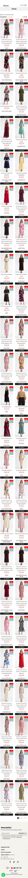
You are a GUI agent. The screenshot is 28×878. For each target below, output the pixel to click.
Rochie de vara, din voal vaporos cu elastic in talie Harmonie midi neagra (6, 41)
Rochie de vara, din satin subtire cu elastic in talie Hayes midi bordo (21, 308)
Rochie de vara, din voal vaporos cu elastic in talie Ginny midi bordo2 (21, 208)
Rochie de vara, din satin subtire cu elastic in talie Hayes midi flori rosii (21, 705)
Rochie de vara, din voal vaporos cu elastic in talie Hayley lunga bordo (6, 141)
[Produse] (25, 6)
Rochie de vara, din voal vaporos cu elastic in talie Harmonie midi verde (21, 638)
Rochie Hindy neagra (6, 406)
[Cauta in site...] (20, 5)
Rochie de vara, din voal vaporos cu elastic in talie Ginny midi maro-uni (21, 568)
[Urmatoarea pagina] (26, 818)
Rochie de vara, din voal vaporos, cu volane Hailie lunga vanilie (6, 705)
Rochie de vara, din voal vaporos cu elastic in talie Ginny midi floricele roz (6, 638)
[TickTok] (14, 862)
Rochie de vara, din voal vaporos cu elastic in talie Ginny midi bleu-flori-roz (6, 375)
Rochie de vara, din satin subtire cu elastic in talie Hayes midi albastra (21, 772)
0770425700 (5, 857)
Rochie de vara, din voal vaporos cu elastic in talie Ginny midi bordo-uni (6, 603)
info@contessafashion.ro (8, 859)
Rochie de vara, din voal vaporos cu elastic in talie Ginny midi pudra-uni (21, 603)
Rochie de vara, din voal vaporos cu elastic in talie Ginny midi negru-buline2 (6, 241)
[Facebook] (10, 862)
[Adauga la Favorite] (12, 20)
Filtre (25, 17)
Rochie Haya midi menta (21, 438)
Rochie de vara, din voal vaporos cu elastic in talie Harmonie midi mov (21, 341)
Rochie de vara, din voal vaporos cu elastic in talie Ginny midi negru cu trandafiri (6, 568)
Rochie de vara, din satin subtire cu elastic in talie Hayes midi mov (6, 805)
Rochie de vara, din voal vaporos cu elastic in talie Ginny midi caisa (21, 375)
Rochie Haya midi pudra (7, 470)
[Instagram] (18, 862)
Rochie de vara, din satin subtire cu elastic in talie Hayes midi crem (6, 738)
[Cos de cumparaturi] (22, 5)
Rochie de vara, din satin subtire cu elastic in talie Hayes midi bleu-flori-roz (6, 341)
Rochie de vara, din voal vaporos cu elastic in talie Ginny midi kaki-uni (21, 108)
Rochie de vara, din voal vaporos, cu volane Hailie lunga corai (21, 671)
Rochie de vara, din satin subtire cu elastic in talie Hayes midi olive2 (21, 805)
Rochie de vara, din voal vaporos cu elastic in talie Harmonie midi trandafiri (21, 41)
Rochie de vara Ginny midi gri (6, 106)
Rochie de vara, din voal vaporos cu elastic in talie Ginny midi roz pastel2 (21, 241)
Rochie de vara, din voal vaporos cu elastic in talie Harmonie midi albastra (6, 671)
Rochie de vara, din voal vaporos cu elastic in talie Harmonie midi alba (21, 502)
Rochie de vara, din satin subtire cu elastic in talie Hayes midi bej (6, 772)
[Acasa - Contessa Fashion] (6, 5)
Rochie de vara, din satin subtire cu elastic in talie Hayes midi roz (21, 738)
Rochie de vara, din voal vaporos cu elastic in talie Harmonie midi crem (6, 502)
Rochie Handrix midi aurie (21, 470)
